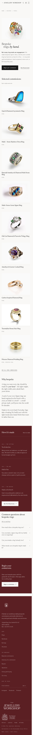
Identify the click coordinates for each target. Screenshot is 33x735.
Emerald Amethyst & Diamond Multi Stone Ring (16, 173)
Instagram (4, 690)
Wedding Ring (9, 362)
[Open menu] (29, 3)
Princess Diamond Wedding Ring (12, 359)
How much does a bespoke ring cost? (13, 527)
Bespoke (9, 10)
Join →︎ (24, 685)
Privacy (4, 722)
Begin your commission (10, 67)
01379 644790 (5, 624)
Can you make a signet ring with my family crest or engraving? (14, 534)
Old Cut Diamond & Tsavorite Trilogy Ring (15, 236)
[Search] (23, 3)
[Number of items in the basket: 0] (26, 3)
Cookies (10, 722)
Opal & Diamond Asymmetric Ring (13, 111)
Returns (21, 722)
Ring (3, 114)
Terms (15, 722)
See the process (25, 67)
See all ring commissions (9, 370)
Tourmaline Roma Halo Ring (11, 328)
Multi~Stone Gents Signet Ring (12, 205)
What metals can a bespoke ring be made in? (14, 547)
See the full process (10, 503)
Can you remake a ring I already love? (13, 540)
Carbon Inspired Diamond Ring (12, 298)
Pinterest (18, 690)
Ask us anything (6, 521)
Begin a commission (10, 584)
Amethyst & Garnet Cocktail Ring (12, 267)
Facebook (11, 690)
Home (3, 10)
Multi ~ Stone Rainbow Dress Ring (13, 142)
